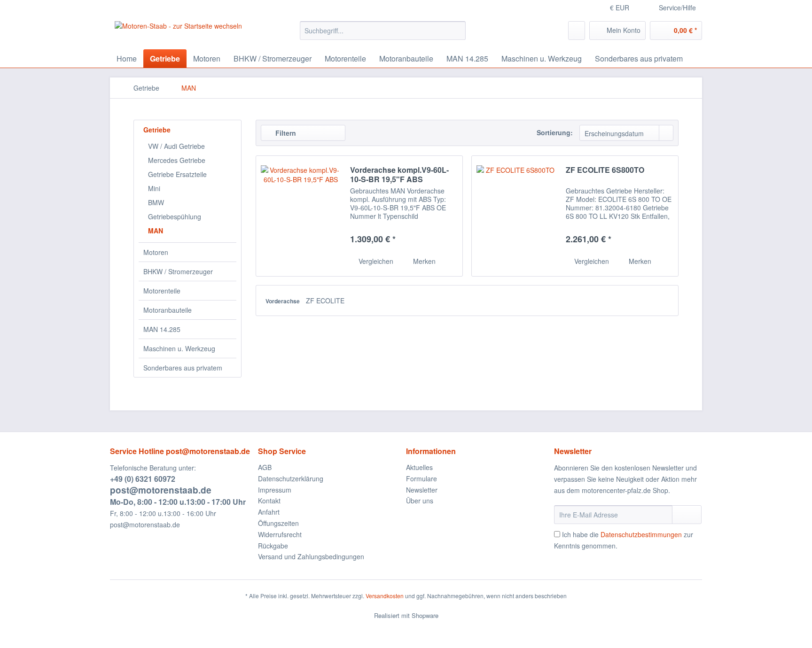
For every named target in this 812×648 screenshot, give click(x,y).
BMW (156, 202)
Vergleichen (375, 261)
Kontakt (269, 500)
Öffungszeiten (278, 523)
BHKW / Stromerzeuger (178, 271)
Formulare (421, 478)
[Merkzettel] (576, 30)
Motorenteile (161, 290)
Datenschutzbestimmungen (641, 534)
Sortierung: (555, 132)
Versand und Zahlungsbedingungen (311, 556)
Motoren (155, 252)
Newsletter (421, 489)
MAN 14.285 (161, 329)
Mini (154, 188)
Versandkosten (385, 596)
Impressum (274, 489)
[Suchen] (457, 30)
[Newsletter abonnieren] (687, 514)
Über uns (419, 500)
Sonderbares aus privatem (182, 367)
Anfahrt (269, 512)
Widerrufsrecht (280, 534)
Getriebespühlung (174, 216)
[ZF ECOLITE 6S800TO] (516, 216)
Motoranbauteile (167, 310)
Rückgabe (273, 545)
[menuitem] (383, 30)
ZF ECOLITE (325, 300)
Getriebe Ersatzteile (177, 174)
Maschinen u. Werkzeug (179, 348)
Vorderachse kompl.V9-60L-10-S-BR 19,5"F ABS (399, 174)
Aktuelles (419, 467)
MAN (155, 230)
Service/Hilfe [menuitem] (677, 7)
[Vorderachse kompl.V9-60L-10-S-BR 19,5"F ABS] (301, 216)
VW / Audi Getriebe (176, 146)
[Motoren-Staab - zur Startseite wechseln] (178, 33)
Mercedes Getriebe (176, 160)
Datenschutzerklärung (290, 478)
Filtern (284, 133)
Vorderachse (283, 301)
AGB (265, 467)
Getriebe (157, 129)
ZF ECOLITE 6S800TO (605, 170)
